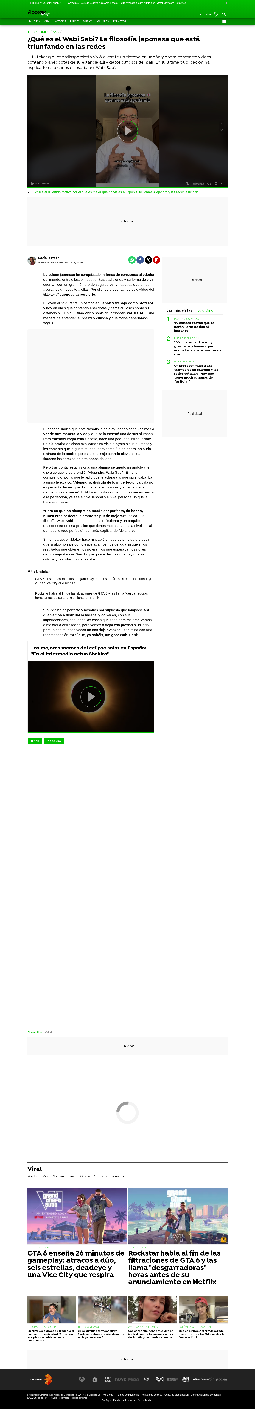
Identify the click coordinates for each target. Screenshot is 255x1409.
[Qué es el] (203, 1310)
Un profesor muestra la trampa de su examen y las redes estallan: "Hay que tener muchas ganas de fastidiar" (196, 373)
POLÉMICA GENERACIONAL (195, 1327)
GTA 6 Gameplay (69, 2)
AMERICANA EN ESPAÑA (143, 1327)
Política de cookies (152, 1394)
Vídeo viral (54, 741)
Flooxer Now (34, 1032)
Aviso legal (108, 1394)
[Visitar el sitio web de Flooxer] (221, 1379)
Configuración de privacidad (206, 1394)
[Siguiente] (226, 3)
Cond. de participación (176, 1394)
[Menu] (224, 21)
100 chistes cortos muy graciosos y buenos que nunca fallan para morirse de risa (197, 348)
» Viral (48, 1032)
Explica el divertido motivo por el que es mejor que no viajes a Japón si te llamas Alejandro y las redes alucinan (115, 192)
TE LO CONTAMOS (38, 1247)
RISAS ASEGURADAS (186, 319)
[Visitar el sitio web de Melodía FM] (185, 1379)
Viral (47, 21)
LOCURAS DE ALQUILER (41, 1327)
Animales (102, 21)
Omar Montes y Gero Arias (171, 2)
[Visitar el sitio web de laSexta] (94, 1379)
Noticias (60, 21)
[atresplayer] (207, 14)
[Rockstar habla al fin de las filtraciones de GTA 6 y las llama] (178, 1216)
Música (88, 21)
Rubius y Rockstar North (45, 2)
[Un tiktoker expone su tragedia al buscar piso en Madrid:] (51, 1310)
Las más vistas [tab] (179, 311)
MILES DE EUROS (184, 361)
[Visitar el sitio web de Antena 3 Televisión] (81, 1379)
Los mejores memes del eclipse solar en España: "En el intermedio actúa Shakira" (88, 651)
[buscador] (224, 14)
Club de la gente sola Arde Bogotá (99, 2)
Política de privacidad (127, 1394)
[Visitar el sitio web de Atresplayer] (203, 1379)
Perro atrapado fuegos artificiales (137, 2)
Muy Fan (34, 21)
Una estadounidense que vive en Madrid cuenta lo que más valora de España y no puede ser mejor (150, 1334)
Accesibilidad (145, 1400)
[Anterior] (29, 3)
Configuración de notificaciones (119, 1400)
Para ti (74, 21)
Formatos (119, 21)
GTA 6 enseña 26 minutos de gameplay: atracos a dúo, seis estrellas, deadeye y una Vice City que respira (76, 1264)
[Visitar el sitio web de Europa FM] (172, 1379)
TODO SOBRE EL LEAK (141, 1247)
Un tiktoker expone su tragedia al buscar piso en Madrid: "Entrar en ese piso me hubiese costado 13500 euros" (50, 1336)
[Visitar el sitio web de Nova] (120, 1379)
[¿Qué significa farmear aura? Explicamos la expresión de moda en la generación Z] (102, 1310)
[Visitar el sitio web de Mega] (133, 1379)
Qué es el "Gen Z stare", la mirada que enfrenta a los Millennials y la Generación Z (202, 1334)
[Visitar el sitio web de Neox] (107, 1379)
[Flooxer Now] (52, 13)
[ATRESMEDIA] (40, 1380)
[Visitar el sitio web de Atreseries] (146, 1379)
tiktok (35, 741)
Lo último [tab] (205, 311)
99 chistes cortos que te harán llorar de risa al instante (194, 327)
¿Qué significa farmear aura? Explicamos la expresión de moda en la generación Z (101, 1334)
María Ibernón (49, 258)
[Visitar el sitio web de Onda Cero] (159, 1379)
